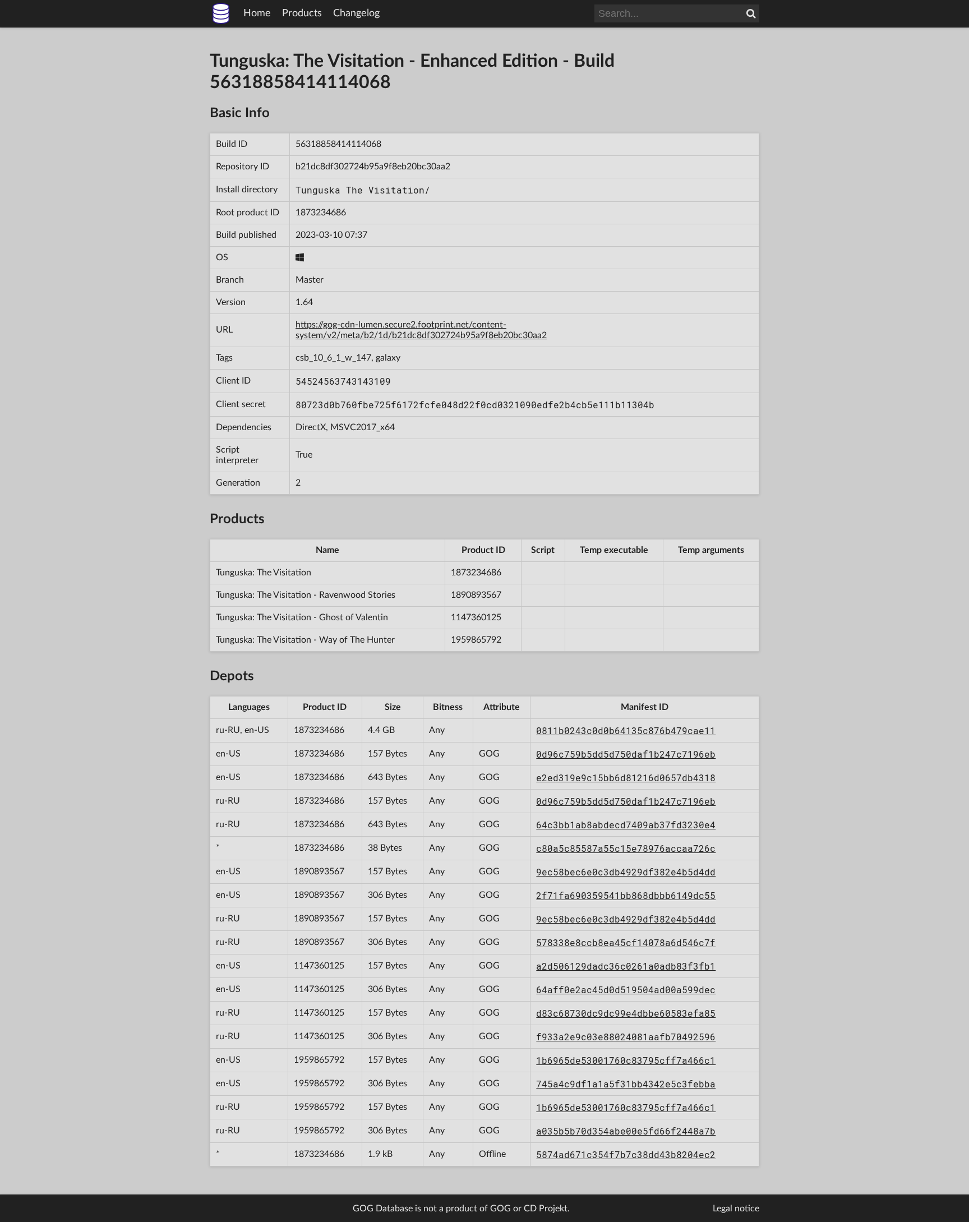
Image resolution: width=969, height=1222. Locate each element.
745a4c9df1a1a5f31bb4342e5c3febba (626, 1084)
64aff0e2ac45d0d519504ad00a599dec (626, 989)
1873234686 (321, 212)
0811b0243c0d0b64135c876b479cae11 (626, 730)
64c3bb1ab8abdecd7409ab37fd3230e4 (626, 825)
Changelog (356, 13)
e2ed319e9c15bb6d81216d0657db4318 (626, 777)
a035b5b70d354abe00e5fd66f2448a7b (626, 1131)
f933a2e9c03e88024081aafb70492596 (626, 1037)
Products (302, 13)
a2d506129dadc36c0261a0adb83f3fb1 (626, 966)
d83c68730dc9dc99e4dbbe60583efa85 (626, 1013)
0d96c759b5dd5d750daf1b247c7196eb (626, 754)
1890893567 (476, 595)
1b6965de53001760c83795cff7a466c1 (626, 1060)
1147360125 (476, 617)
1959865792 (476, 639)
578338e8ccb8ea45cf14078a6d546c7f (626, 942)
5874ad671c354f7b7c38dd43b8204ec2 (626, 1154)
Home (257, 13)
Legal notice (736, 1208)
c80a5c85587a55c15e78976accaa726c (626, 848)
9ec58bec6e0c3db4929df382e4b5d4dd (626, 872)
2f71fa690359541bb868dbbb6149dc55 (626, 895)
